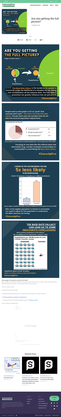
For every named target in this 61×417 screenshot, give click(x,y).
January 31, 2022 (33, 300)
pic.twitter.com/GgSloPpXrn (20, 297)
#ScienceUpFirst (8, 297)
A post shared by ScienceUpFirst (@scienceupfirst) (30, 344)
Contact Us (54, 398)
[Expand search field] (56, 1)
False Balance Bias (8, 378)
